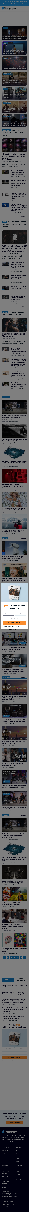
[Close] (26, 584)
